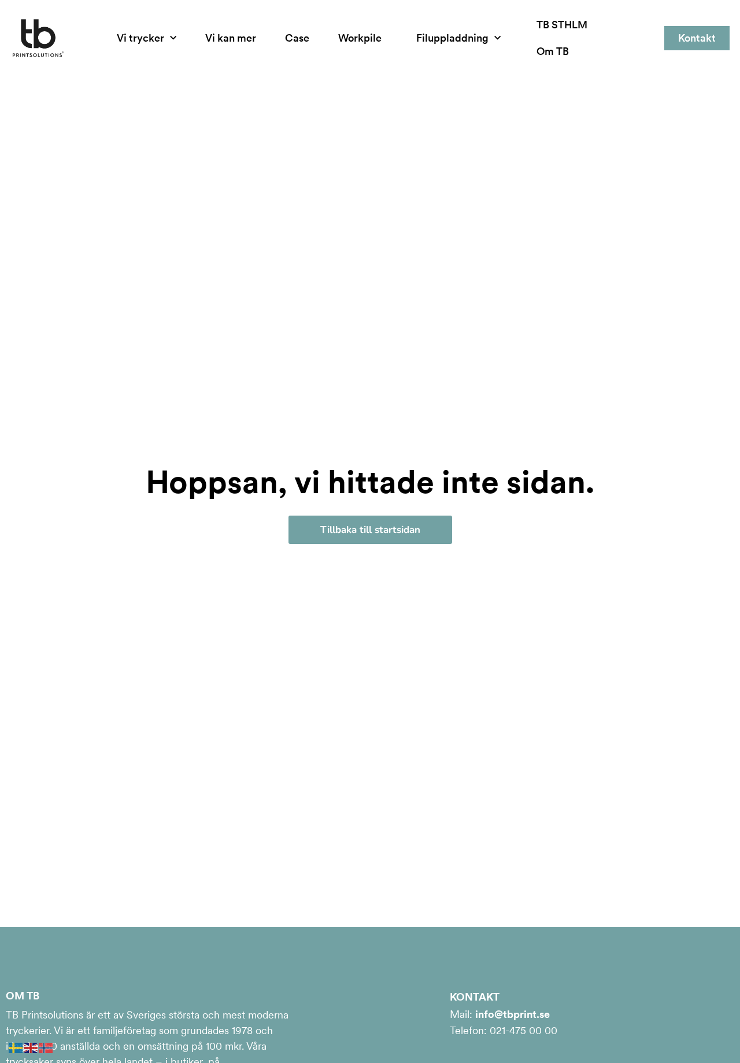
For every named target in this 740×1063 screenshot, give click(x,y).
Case (297, 38)
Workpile (360, 38)
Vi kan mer (230, 38)
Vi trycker (140, 38)
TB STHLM (561, 24)
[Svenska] (16, 1046)
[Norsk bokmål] (46, 1046)
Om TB (552, 51)
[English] (31, 1046)
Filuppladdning (452, 38)
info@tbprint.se (512, 1014)
